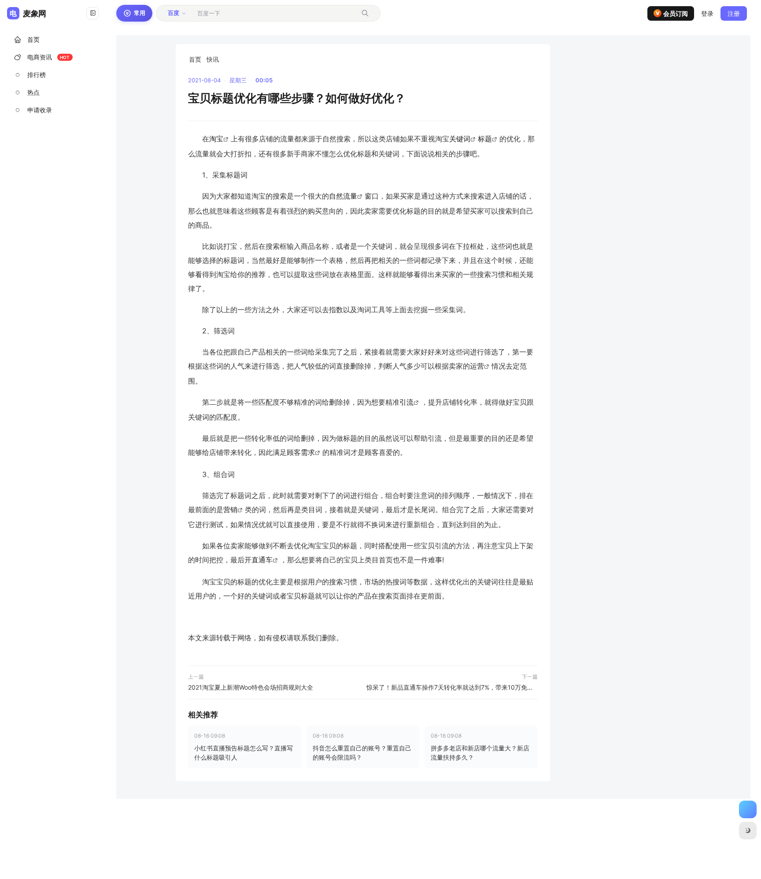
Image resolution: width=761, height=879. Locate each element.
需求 (308, 452)
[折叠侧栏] (92, 13)
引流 (406, 402)
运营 (477, 366)
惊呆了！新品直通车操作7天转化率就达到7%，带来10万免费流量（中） (452, 687)
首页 (195, 59)
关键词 (459, 138)
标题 (485, 138)
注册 (734, 13)
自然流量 (343, 196)
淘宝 (216, 138)
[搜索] (365, 13)
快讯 (213, 59)
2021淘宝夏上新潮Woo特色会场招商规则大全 (250, 687)
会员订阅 (672, 13)
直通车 (262, 559)
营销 (230, 509)
